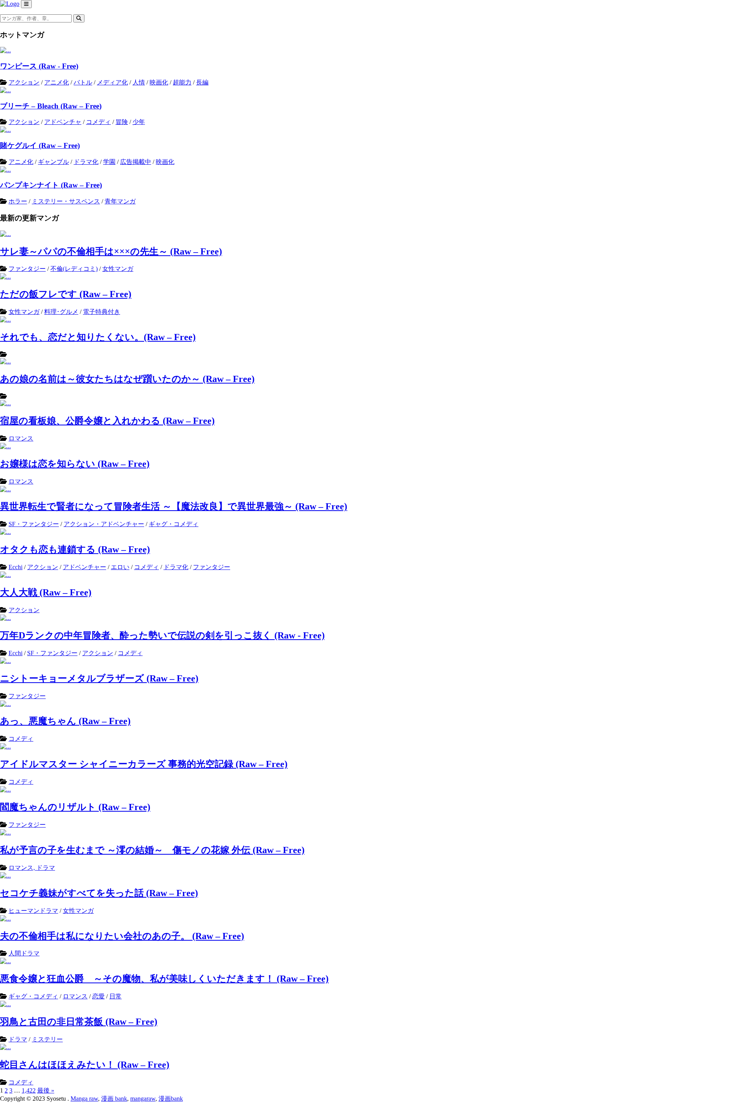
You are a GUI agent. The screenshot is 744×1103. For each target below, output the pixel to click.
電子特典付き (101, 311)
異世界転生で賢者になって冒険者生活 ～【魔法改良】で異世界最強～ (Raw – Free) (173, 506)
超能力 (182, 82)
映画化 (159, 82)
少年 (139, 122)
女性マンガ (117, 268)
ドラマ (18, 1039)
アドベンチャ (62, 122)
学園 (109, 161)
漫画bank (170, 1098)
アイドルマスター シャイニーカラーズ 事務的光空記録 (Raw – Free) (144, 764)
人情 (139, 82)
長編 (202, 82)
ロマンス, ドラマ (32, 867)
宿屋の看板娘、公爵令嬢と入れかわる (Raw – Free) (107, 421)
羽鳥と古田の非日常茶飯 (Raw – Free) (78, 1022)
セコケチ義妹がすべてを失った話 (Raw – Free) (99, 893)
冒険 (121, 122)
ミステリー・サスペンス (66, 201)
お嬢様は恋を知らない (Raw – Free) (75, 464)
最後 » (45, 1090)
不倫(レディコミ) (74, 268)
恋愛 (98, 996)
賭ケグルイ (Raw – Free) (40, 145)
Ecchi (15, 567)
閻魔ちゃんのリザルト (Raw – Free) (75, 807)
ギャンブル (53, 161)
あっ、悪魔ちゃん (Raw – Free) (65, 721)
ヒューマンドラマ (33, 910)
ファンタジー (27, 268)
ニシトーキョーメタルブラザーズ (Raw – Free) (99, 678)
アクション (24, 82)
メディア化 (112, 82)
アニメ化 (56, 82)
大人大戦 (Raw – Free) (45, 592)
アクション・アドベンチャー (104, 524)
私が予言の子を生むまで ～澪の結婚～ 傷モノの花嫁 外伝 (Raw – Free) (152, 850)
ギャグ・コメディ (173, 524)
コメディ (98, 122)
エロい (120, 567)
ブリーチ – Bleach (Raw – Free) (51, 106)
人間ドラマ (24, 953)
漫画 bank (114, 1098)
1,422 (29, 1090)
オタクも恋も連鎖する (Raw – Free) (75, 549)
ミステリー (47, 1039)
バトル (83, 82)
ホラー (18, 201)
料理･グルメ (61, 311)
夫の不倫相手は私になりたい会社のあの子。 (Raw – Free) (122, 936)
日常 (115, 996)
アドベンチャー (84, 567)
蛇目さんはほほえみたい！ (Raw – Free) (84, 1065)
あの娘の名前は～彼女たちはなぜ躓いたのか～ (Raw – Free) (127, 379)
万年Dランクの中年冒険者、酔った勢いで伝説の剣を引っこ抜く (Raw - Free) (162, 635)
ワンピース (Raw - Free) (39, 66)
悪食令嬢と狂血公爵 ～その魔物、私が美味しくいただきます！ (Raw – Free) (164, 979)
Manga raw (84, 1098)
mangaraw (142, 1098)
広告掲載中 (135, 161)
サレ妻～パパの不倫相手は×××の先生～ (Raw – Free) (111, 251)
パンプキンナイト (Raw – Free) (51, 185)
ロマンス (21, 438)
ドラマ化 (86, 161)
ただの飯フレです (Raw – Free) (65, 294)
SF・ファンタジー (34, 524)
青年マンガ (120, 201)
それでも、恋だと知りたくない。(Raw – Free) (98, 337)
